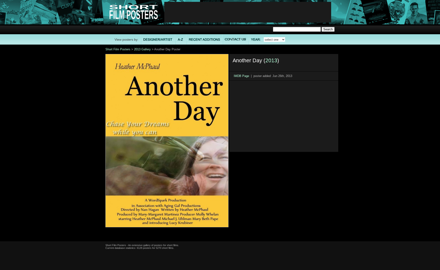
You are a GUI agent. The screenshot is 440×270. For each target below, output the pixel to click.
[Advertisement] (247, 12)
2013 (271, 60)
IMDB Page (241, 76)
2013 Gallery (142, 49)
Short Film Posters (117, 49)
